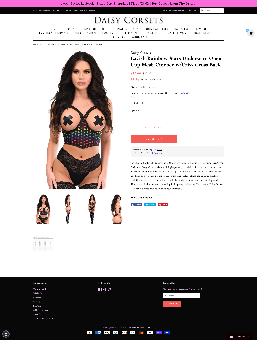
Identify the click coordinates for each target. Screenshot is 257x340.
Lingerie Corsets (96, 29)
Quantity (135, 111)
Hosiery (107, 33)
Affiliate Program (40, 310)
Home (53, 29)
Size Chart (37, 306)
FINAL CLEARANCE (205, 33)
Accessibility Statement (43, 318)
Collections (129, 33)
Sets (136, 29)
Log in (164, 11)
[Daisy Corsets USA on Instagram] (109, 290)
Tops (77, 33)
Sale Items (176, 33)
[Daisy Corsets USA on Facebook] (100, 290)
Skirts (91, 33)
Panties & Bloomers (53, 33)
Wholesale (140, 37)
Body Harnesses (156, 29)
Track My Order (40, 289)
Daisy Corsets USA (128, 327)
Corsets (70, 29)
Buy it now (154, 139)
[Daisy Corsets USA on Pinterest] (104, 290)
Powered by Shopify (145, 327)
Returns (36, 302)
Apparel (121, 29)
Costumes (116, 37)
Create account (178, 11)
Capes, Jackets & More (190, 29)
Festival (153, 33)
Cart (194, 11)
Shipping (135, 79)
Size (133, 97)
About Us (37, 314)
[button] (6, 334)
